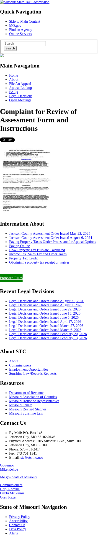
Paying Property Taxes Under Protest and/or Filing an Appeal (44, 270)
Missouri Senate (20, 405)
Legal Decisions (20, 96)
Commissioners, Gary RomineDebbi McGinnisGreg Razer (12, 491)
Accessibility (18, 521)
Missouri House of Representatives (34, 401)
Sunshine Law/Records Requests (33, 373)
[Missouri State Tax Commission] (24, 2)
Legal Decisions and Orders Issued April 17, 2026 (45, 321)
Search (10, 48)
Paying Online (19, 246)
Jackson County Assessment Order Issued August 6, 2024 (50, 238)
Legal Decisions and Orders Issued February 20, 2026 (48, 334)
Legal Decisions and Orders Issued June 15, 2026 (44, 313)
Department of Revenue (26, 393)
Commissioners (20, 365)
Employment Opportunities (28, 369)
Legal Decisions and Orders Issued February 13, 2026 (48, 338)
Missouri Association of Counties (33, 397)
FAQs (13, 92)
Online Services (20, 34)
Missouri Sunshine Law (26, 413)
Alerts (13, 533)
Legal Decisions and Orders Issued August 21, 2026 (46, 301)
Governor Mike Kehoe (9, 467)
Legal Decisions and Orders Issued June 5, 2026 (44, 317)
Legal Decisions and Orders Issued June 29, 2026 (44, 309)
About (13, 79)
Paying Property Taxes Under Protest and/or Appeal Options (52, 242)
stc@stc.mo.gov (32, 457)
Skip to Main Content (24, 21)
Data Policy (17, 529)
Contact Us (17, 525)
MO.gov (15, 25)
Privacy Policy (19, 517)
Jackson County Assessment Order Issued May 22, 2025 (49, 233)
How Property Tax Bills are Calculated (37, 250)
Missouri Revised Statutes (27, 409)
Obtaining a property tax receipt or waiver (39, 262)
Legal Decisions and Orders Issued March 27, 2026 (46, 326)
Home (13, 75)
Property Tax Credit (23, 258)
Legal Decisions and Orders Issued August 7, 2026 (45, 305)
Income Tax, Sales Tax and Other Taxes (38, 254)
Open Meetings (20, 100)
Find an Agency (20, 30)
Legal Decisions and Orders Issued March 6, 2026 (45, 330)
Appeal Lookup (20, 88)
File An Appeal (20, 84)
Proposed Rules (11, 278)
